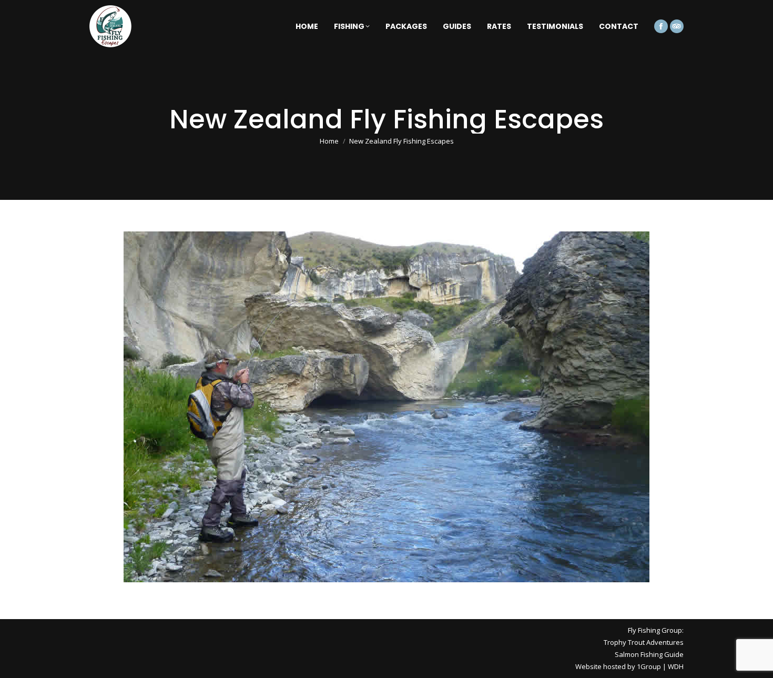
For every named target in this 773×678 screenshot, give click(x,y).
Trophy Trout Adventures (644, 642)
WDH (676, 666)
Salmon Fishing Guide (649, 654)
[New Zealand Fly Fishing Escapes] (386, 406)
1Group (649, 666)
